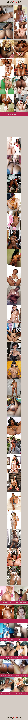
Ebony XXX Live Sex (14, 114)
